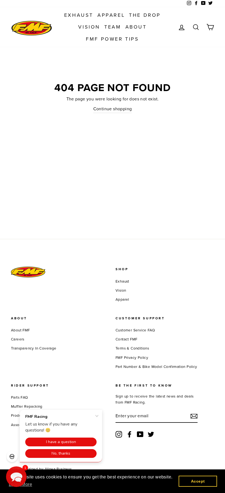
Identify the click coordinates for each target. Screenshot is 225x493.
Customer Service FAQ (135, 330)
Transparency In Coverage (34, 348)
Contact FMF (126, 339)
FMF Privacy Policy (132, 358)
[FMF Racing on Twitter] (151, 434)
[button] (16, 476)
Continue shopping (112, 109)
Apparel (111, 15)
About (136, 27)
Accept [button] (198, 481)
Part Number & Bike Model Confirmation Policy (156, 367)
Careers (17, 339)
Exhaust (78, 15)
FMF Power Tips (112, 39)
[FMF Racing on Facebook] (129, 434)
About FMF (20, 330)
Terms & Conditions (132, 348)
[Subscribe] (194, 416)
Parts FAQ (19, 397)
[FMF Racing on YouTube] (140, 434)
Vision (89, 27)
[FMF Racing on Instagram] (119, 434)
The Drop (145, 15)
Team (112, 27)
